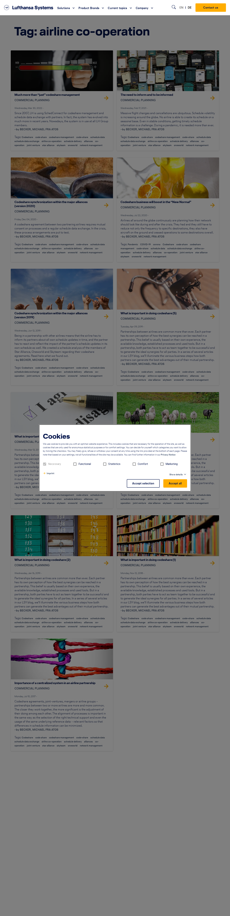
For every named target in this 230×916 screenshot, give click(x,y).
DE (189, 7)
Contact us (210, 7)
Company (142, 8)
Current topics (117, 8)
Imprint (50, 473)
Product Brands (88, 8)
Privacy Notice (168, 454)
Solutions (63, 8)
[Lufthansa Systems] (28, 7)
